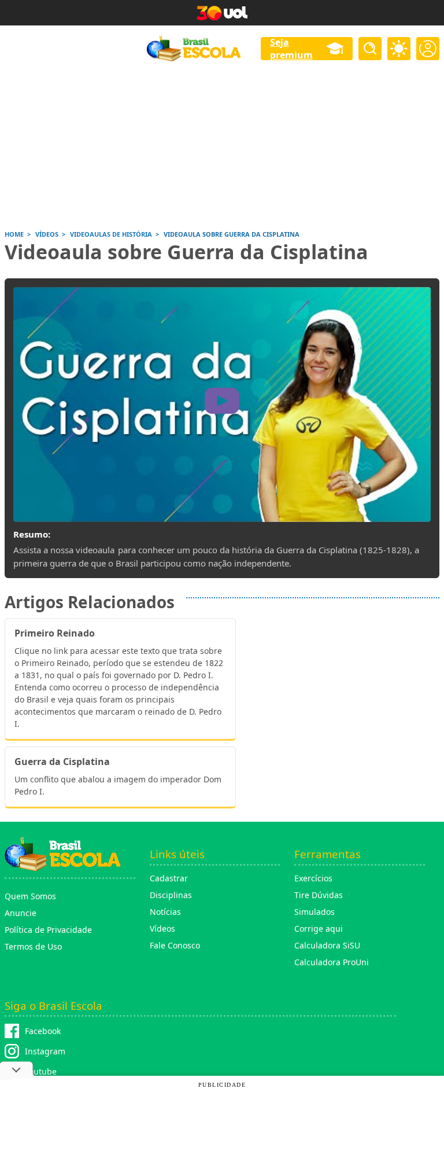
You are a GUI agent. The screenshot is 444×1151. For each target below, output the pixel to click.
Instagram (45, 1051)
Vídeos (162, 928)
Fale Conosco (175, 945)
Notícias (165, 911)
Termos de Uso (33, 946)
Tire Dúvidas (318, 894)
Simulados (314, 911)
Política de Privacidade (48, 929)
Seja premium (291, 48)
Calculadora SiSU (327, 945)
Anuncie (20, 912)
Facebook (43, 1030)
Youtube (41, 1071)
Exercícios (313, 878)
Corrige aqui (318, 928)
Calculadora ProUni (331, 962)
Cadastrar (169, 878)
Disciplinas (171, 894)
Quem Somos (30, 896)
